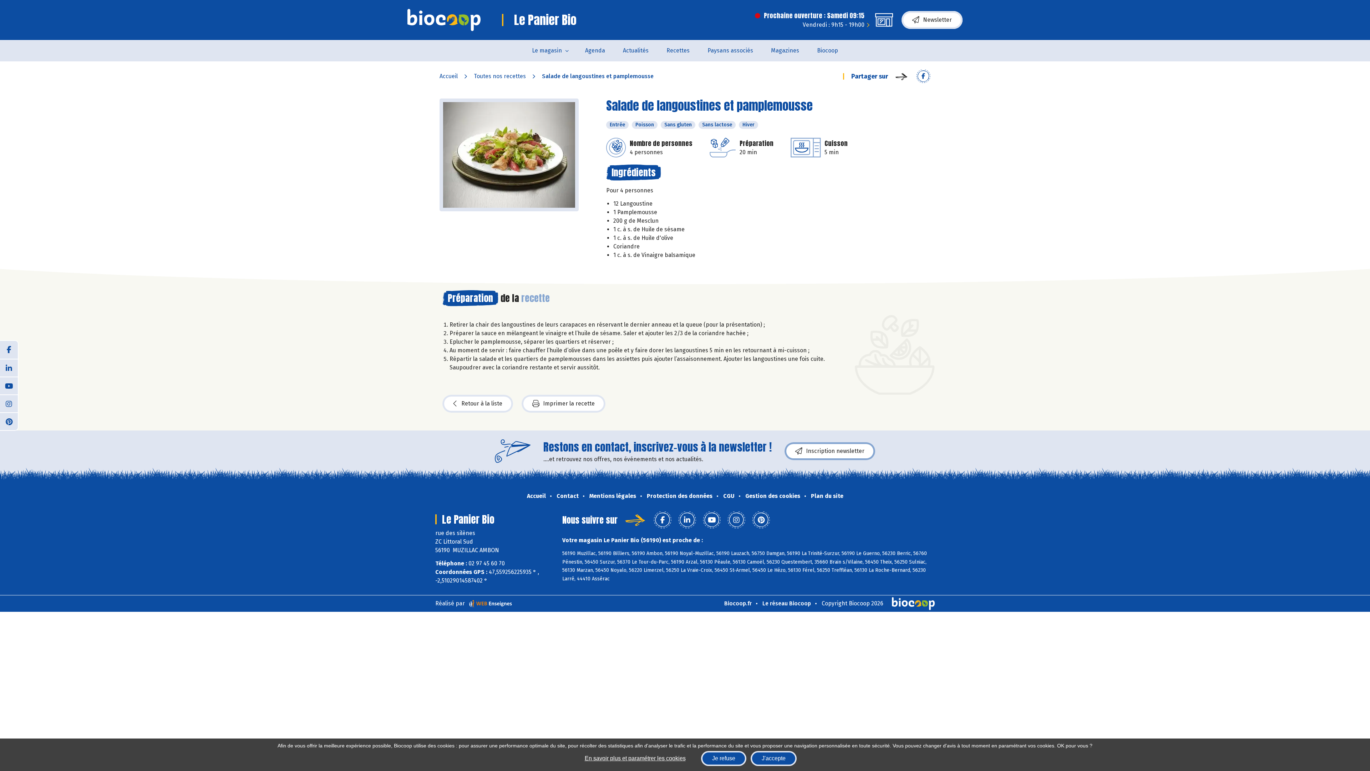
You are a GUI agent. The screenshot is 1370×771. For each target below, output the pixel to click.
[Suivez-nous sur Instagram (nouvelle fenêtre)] (9, 403)
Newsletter (937, 19)
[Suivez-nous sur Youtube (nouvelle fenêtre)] (9, 385)
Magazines (785, 50)
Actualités (636, 50)
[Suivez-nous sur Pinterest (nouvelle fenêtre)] (9, 421)
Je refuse (723, 758)
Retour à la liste (481, 403)
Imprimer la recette (569, 403)
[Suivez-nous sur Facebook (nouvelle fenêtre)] (9, 350)
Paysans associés (730, 50)
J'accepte (774, 758)
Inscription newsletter (835, 451)
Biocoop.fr (738, 603)
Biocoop (827, 50)
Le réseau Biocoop (786, 603)
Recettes (678, 50)
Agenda (595, 50)
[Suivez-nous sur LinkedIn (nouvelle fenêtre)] (9, 368)
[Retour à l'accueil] (444, 20)
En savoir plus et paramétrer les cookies (635, 758)
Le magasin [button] (547, 50)
